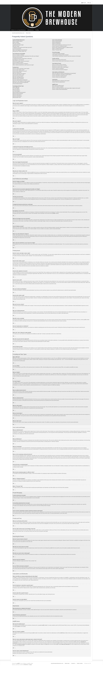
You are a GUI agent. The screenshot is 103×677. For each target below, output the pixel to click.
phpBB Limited (44, 625)
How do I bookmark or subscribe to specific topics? (61, 74)
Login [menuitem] (90, 2)
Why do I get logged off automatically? (20, 49)
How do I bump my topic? (17, 83)
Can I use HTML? (16, 88)
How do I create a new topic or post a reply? (21, 68)
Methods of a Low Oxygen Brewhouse (18, 30)
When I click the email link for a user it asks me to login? (23, 64)
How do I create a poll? (17, 72)
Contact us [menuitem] (73, 663)
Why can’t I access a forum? (18, 76)
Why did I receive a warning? (18, 78)
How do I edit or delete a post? (18, 69)
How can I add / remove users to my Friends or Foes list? (63, 61)
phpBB (53, 213)
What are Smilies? (16, 89)
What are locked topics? (17, 96)
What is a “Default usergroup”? (58, 48)
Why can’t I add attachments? (18, 77)
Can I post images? (16, 91)
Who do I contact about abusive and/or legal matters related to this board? (66, 88)
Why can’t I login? (16, 46)
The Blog (37, 30)
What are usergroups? (56, 43)
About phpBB (17, 626)
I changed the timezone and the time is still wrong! (22, 58)
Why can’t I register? (16, 43)
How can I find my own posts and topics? (60, 69)
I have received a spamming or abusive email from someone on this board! (66, 56)
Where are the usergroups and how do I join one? (61, 44)
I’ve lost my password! (17, 48)
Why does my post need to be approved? (20, 82)
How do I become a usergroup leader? (59, 46)
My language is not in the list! (18, 59)
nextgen (30, 664)
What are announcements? (18, 93)
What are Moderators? (56, 42)
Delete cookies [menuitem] (80, 663)
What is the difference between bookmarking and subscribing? (64, 73)
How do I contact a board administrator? (59, 89)
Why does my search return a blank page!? (60, 67)
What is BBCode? (16, 87)
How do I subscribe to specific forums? (59, 75)
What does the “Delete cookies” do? (19, 51)
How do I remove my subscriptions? (59, 77)
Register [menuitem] (84, 2)
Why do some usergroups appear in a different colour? (62, 47)
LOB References (30, 30)
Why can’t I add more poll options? (19, 73)
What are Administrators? (57, 41)
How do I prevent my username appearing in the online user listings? (26, 56)
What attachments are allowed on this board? (60, 80)
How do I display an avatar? (18, 62)
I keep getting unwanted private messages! (60, 54)
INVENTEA (26, 664)
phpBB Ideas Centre (64, 632)
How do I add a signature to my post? (20, 71)
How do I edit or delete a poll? (18, 74)
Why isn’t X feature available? (58, 86)
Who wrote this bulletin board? (58, 85)
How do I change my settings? (18, 54)
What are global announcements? (19, 92)
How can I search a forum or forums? (59, 64)
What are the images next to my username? (21, 61)
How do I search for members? (58, 68)
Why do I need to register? (18, 41)
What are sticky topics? (17, 94)
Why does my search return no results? (59, 65)
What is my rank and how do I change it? (20, 63)
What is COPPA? (16, 42)
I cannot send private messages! (58, 53)
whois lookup (15, 641)
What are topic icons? (17, 97)
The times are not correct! (17, 57)
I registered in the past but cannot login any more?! (22, 47)
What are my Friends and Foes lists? (59, 59)
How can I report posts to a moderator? (20, 79)
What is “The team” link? (56, 49)
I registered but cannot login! (18, 44)
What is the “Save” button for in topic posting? (21, 81)
